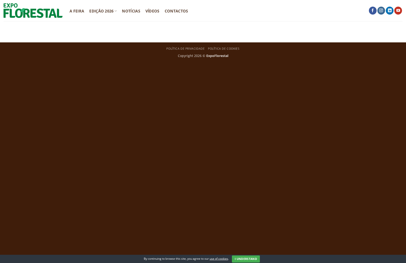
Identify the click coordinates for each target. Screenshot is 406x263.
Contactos (176, 11)
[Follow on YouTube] (398, 11)
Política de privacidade (185, 49)
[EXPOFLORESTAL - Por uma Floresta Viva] (33, 10)
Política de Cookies (224, 49)
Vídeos (152, 11)
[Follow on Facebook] (373, 11)
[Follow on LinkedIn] (390, 11)
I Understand (246, 259)
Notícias (131, 11)
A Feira (77, 11)
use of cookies (219, 259)
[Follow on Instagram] (381, 11)
